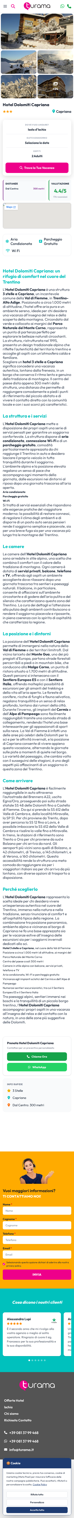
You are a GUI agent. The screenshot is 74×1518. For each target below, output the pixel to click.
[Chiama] (69, 6)
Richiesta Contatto (17, 1420)
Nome (7, 1204)
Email (7, 1248)
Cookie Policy (40, 1484)
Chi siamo (11, 1414)
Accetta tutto (37, 1510)
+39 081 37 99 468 (24, 1432)
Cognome (10, 1219)
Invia (37, 1274)
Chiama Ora (39, 1056)
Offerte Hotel (14, 1400)
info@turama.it (21, 1449)
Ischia (8, 1407)
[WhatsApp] (62, 6)
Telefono (9, 1233)
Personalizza (37, 1502)
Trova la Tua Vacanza (39, 168)
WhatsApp (39, 1067)
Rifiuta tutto (37, 1494)
